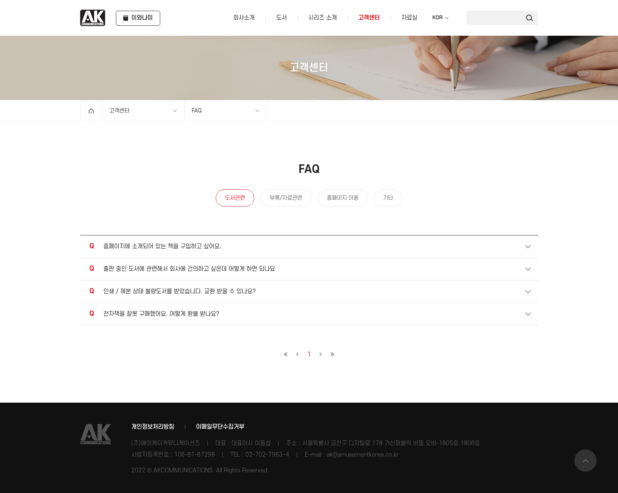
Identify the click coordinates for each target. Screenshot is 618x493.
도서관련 (235, 198)
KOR (437, 17)
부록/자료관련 (286, 198)
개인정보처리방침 (152, 427)
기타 (388, 198)
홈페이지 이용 (342, 198)
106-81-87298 (194, 455)
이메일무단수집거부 (220, 427)
